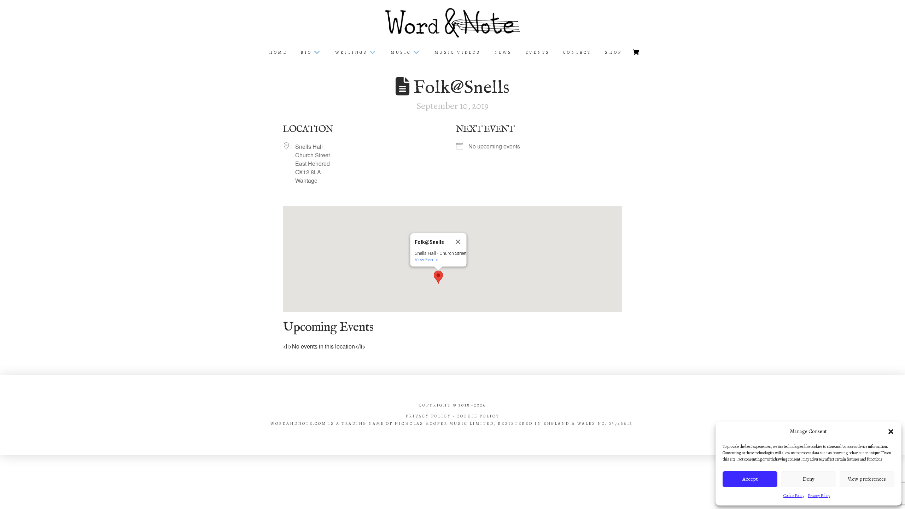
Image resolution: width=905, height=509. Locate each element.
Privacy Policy (819, 495)
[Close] (458, 241)
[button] (890, 431)
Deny (808, 478)
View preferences (867, 478)
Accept (750, 478)
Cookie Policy (793, 495)
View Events (426, 259)
